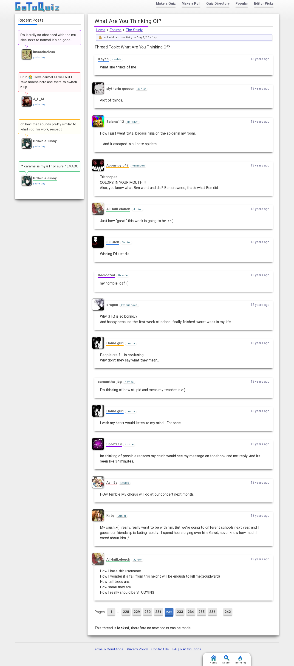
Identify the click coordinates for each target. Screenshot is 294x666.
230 (147, 612)
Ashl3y (111, 482)
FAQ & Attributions (186, 649)
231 (158, 612)
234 (191, 612)
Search (226, 662)
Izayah (103, 59)
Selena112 (115, 122)
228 (126, 612)
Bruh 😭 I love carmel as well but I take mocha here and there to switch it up (48, 82)
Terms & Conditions (108, 649)
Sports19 (114, 444)
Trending (240, 662)
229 (137, 612)
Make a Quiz (166, 4)
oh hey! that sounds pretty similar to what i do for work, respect (48, 126)
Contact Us (160, 649)
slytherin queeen (120, 89)
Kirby (110, 516)
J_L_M (38, 99)
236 (212, 612)
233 (180, 612)
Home (100, 30)
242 (228, 612)
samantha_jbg (110, 382)
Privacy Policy (137, 649)
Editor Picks (264, 4)
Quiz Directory (217, 4)
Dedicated (106, 275)
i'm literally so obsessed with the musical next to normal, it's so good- (48, 37)
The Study (134, 30)
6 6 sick (112, 242)
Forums (116, 30)
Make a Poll (191, 4)
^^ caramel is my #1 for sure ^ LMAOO (49, 166)
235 (201, 612)
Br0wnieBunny (45, 141)
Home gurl (115, 343)
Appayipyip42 (117, 165)
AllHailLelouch (118, 209)
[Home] (37, 7)
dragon (112, 305)
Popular (241, 4)
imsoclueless (44, 52)
